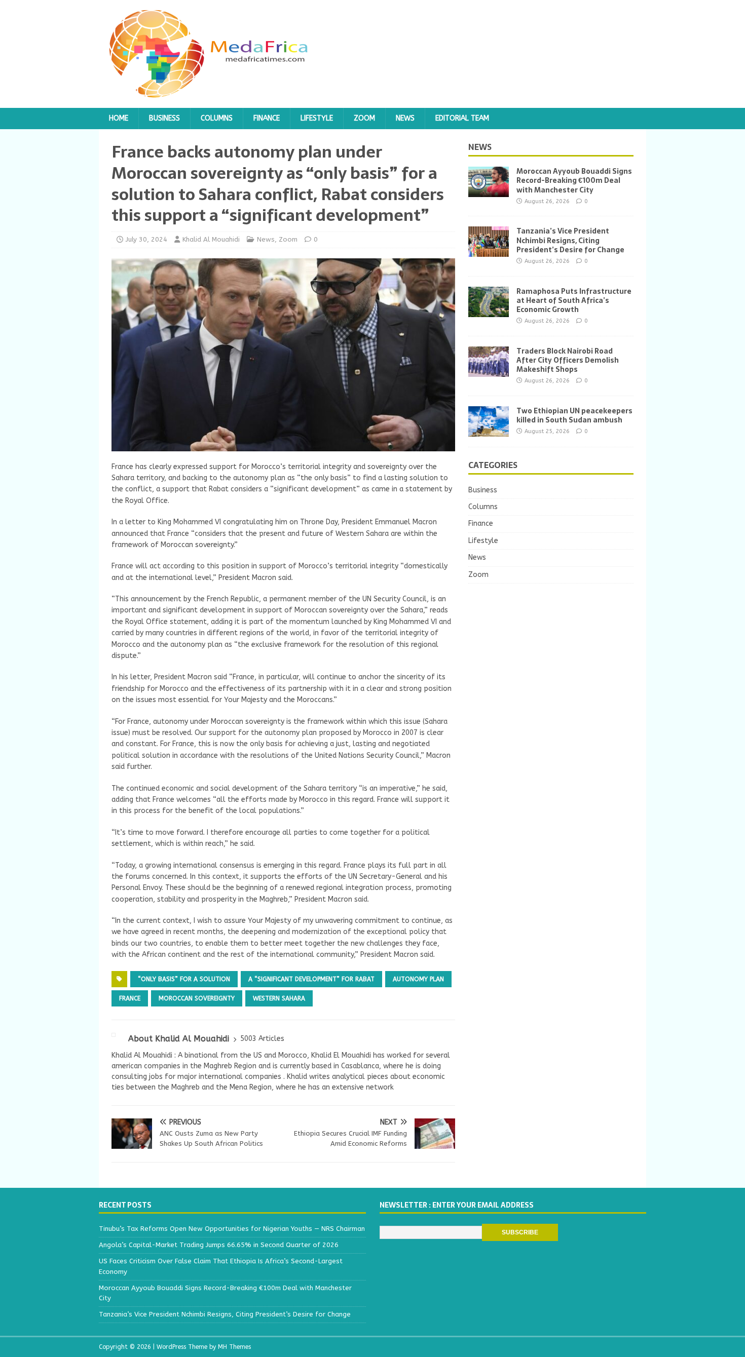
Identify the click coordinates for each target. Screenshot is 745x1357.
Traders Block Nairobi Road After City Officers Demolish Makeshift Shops (567, 360)
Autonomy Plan (418, 979)
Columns (217, 118)
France (129, 998)
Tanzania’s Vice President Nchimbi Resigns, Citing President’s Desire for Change (570, 240)
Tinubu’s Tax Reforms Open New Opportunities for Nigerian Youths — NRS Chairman (232, 1228)
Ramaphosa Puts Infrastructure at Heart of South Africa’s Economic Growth (573, 300)
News (405, 118)
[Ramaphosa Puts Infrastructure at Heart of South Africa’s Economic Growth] (488, 310)
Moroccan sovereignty (197, 998)
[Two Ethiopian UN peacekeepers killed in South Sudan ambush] (488, 430)
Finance (266, 118)
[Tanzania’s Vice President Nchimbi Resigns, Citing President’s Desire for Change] (488, 251)
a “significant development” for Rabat (311, 979)
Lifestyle (317, 118)
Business (164, 118)
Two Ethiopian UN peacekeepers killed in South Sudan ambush (574, 415)
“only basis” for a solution (184, 979)
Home (118, 118)
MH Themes (234, 1346)
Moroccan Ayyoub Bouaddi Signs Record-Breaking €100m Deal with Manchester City (574, 180)
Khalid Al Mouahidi (211, 239)
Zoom (364, 118)
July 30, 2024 (146, 239)
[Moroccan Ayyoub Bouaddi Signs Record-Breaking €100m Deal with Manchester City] (488, 191)
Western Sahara (279, 998)
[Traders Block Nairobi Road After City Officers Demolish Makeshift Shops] (488, 370)
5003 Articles (262, 1038)
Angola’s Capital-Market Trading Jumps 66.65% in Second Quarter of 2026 (219, 1245)
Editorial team (462, 118)
